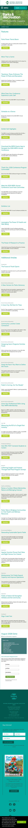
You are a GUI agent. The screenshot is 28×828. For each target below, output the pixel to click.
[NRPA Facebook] (10, 805)
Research (3, 465)
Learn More (14, 791)
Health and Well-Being (5, 486)
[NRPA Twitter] (14, 805)
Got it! (21, 822)
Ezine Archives (6, 646)
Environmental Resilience (6, 530)
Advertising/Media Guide (9, 643)
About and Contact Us (8, 652)
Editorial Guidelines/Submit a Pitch (11, 644)
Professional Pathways (6, 443)
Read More (5, 47)
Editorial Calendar (7, 645)
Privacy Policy (11, 717)
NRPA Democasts (7, 649)
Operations (3, 550)
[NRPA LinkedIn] (14, 811)
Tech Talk (3, 423)
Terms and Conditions (19, 717)
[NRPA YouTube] (10, 811)
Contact (6, 717)
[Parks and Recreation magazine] (8, 636)
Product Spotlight (7, 650)
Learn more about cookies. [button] (8, 825)
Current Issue (5, 27)
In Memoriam (6, 648)
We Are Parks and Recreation (7, 283)
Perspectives (3, 264)
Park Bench (3, 614)
